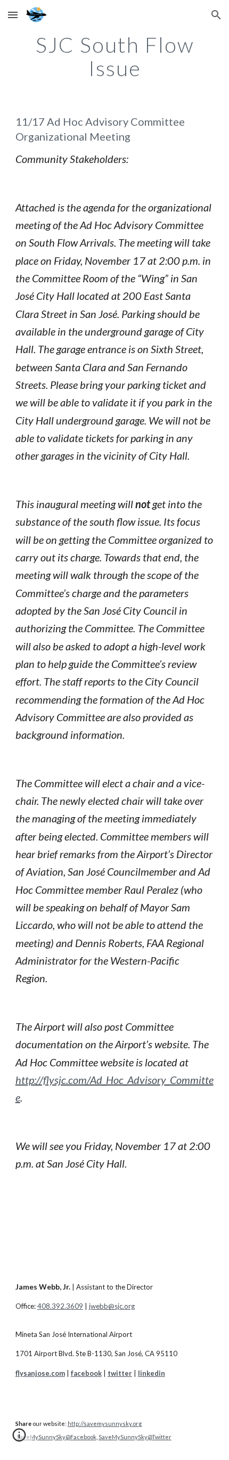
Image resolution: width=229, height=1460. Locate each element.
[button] (13, 14)
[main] (114, 56)
